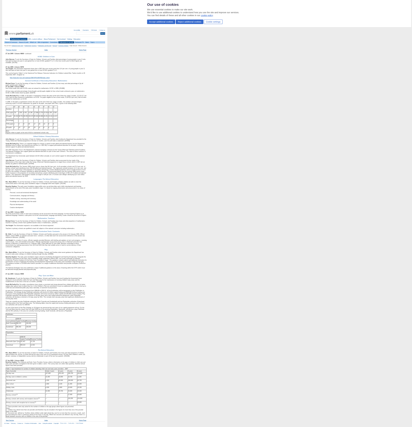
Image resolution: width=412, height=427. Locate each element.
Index (46, 50)
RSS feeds (94, 30)
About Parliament (49, 39)
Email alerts (86, 30)
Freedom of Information (31, 423)
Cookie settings (213, 22)
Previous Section (11, 50)
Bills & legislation (43, 42)
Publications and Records (44, 45)
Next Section (10, 420)
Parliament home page (17, 45)
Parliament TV (79, 42)
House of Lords (23, 42)
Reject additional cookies (189, 22)
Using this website (47, 423)
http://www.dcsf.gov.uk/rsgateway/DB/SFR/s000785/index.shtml (30, 78)
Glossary (13, 423)
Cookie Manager (79, 423)
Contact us (102, 30)
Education (77, 39)
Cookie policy (71, 423)
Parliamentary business (19, 39)
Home (7, 39)
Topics (92, 42)
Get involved (61, 39)
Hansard (55, 45)
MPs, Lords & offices (35, 39)
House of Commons (11, 42)
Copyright (56, 423)
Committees (54, 42)
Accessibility (77, 30)
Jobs (39, 423)
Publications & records (66, 42)
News (87, 42)
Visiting (69, 39)
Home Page (82, 50)
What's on (33, 42)
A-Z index (6, 423)
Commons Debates (63, 45)
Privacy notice (63, 423)
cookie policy (207, 15)
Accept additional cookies (161, 22)
